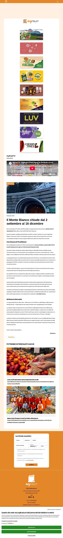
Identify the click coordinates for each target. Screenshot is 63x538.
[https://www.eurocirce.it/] (31, 35)
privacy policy (31, 460)
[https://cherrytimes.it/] (31, 148)
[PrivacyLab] (10, 523)
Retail (9, 349)
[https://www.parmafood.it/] (31, 77)
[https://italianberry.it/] (31, 134)
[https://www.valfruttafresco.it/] (31, 63)
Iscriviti (31, 464)
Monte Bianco (11, 337)
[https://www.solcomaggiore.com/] (31, 49)
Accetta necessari (31, 531)
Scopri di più (10, 158)
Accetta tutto (31, 527)
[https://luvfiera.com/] (31, 120)
